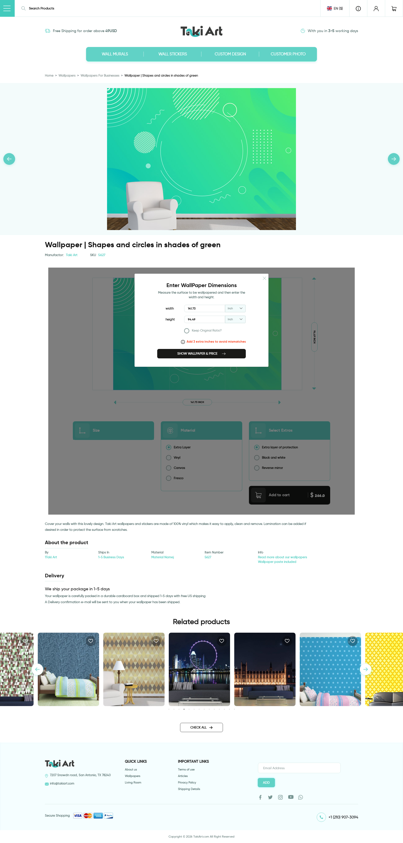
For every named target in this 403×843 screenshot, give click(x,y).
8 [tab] (204, 709)
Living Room (133, 782)
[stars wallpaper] (272, 669)
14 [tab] (234, 709)
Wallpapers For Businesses (100, 75)
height (170, 319)
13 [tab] (229, 709)
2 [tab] (173, 709)
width (170, 308)
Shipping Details (189, 789)
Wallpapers (67, 75)
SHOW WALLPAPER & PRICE (197, 353)
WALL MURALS (115, 54)
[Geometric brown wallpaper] (76, 669)
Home (49, 75)
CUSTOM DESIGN (230, 54)
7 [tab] (199, 709)
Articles (183, 776)
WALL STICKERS (172, 54)
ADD (266, 782)
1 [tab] (168, 709)
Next (366, 669)
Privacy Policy (187, 782)
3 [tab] (179, 709)
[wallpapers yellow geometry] (338, 669)
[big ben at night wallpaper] (207, 669)
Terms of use (186, 769)
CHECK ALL (198, 727)
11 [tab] (219, 709)
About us (131, 769)
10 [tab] (214, 709)
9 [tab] (209, 709)
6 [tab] (194, 709)
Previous (37, 669)
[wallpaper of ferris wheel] (141, 669)
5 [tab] (189, 709)
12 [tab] (224, 709)
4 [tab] (184, 709)
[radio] (215, 331)
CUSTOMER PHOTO (288, 54)
